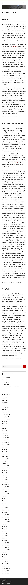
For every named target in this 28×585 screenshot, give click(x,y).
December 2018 (5, 463)
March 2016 (5, 535)
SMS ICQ (6, 19)
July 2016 (4, 526)
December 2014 (5, 566)
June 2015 (4, 556)
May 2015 (4, 559)
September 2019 (6, 444)
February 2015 (5, 561)
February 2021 (5, 407)
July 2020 (4, 423)
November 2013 (6, 573)
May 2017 (4, 503)
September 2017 (6, 493)
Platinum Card (5, 384)
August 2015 (5, 552)
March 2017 (5, 507)
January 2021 (5, 409)
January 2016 (5, 540)
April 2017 (4, 505)
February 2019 (5, 458)
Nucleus (2, 581)
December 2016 (5, 514)
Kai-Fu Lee (15, 46)
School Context (5, 382)
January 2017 (5, 512)
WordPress (8, 583)
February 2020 (5, 435)
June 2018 (4, 472)
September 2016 (6, 521)
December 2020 (5, 412)
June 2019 (4, 451)
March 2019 (5, 456)
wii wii (4, 3)
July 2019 (4, 449)
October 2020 (5, 416)
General (10, 116)
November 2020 (6, 414)
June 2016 (4, 528)
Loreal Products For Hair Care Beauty (11, 387)
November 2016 (6, 517)
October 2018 (5, 465)
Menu (23, 2)
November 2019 (6, 440)
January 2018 (5, 484)
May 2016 (4, 531)
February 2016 (5, 538)
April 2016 (4, 533)
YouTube (6, 289)
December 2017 (5, 486)
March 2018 (5, 479)
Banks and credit (16, 359)
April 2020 (4, 430)
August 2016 (5, 524)
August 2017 (5, 496)
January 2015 (5, 563)
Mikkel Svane (17, 162)
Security (20, 116)
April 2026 (4, 398)
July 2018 (4, 470)
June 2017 (4, 500)
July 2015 (4, 554)
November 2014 (6, 568)
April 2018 (4, 477)
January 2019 (5, 461)
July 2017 (4, 498)
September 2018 (6, 468)
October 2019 (5, 442)
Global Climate (5, 380)
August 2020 (5, 421)
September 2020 (6, 419)
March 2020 (5, 433)
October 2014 (5, 570)
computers (15, 116)
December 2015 (5, 542)
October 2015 (5, 547)
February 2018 (5, 482)
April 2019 (4, 454)
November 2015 (6, 545)
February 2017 (5, 510)
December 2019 (5, 437)
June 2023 (4, 405)
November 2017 (6, 489)
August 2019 (5, 447)
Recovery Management (13, 123)
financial (22, 359)
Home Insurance (6, 377)
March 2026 (5, 400)
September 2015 (6, 549)
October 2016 (5, 519)
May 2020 (4, 428)
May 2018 (4, 475)
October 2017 (5, 491)
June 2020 (4, 426)
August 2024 (5, 402)
